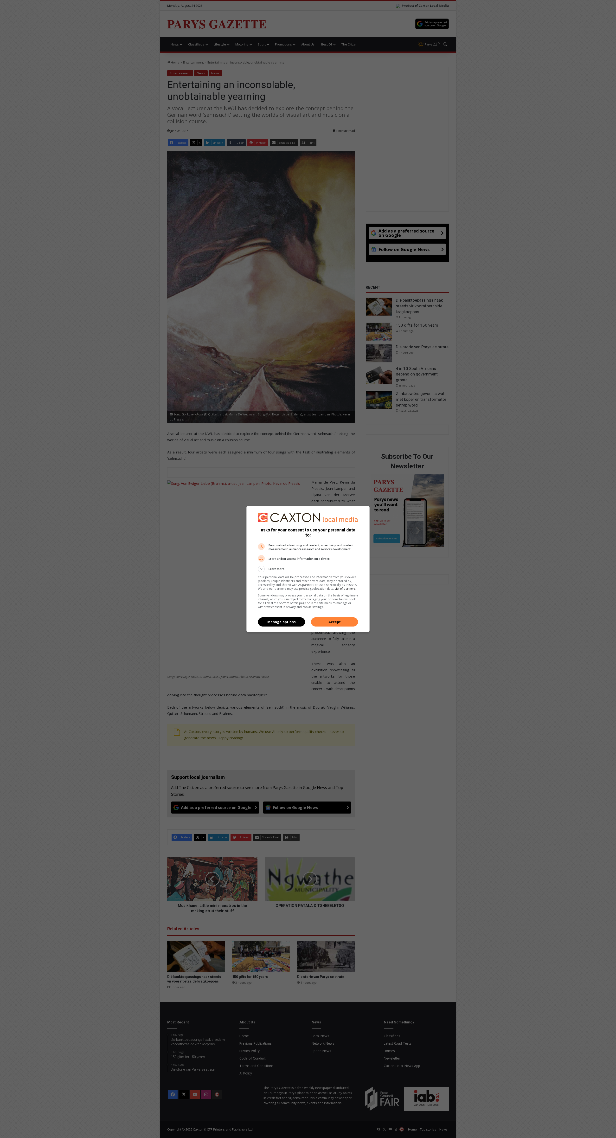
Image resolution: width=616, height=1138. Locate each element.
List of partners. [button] (345, 589)
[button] (308, 569)
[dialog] (308, 569)
